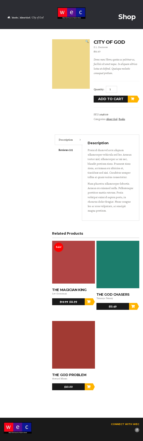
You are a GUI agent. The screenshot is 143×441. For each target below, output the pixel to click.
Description (66, 140)
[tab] (69, 140)
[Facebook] (137, 430)
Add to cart (110, 99)
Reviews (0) (65, 150)
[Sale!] (73, 282)
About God (25, 17)
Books (15, 17)
